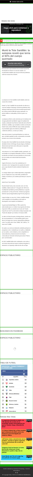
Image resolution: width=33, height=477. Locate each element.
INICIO (3, 43)
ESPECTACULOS (10, 43)
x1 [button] (28, 64)
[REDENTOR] (16, 10)
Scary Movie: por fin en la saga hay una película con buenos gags (12, 457)
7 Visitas (29, 430)
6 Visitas (29, 439)
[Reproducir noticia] (5, 64)
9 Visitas (29, 420)
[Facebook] (15, 473)
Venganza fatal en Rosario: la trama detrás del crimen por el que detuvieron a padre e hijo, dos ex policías (13, 450)
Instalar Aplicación (17, 1)
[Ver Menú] (2, 8)
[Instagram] (17, 473)
